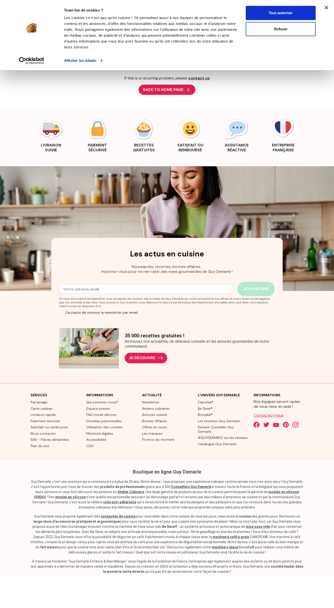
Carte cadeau (42, 408)
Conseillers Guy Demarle (191, 487)
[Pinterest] (286, 425)
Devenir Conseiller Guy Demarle (216, 429)
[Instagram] (296, 425)
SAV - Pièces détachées (50, 439)
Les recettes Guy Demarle (219, 421)
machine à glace (225, 547)
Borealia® (205, 414)
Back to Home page (167, 90)
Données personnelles (104, 421)
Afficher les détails (80, 60)
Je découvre (142, 357)
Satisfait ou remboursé (49, 427)
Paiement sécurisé (45, 421)
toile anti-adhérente (119, 502)
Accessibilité (96, 439)
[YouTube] (276, 424)
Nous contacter (43, 433)
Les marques (152, 433)
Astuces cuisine (154, 414)
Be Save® (205, 408)
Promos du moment (158, 439)
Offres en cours (154, 427)
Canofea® (205, 402)
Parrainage (39, 402)
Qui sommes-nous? (102, 402)
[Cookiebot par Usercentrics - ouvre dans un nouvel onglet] (31, 60)
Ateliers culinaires (156, 408)
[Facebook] (256, 425)
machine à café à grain (231, 537)
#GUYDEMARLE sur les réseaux (223, 437)
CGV (90, 446)
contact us (199, 78)
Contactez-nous (269, 415)
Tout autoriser (281, 13)
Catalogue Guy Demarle (217, 444)
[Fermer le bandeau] (326, 7)
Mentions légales (99, 433)
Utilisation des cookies (104, 427)
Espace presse (98, 408)
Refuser (281, 29)
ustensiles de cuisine (118, 516)
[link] (51, 134)
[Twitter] (266, 425)
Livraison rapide (43, 414)
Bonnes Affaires (154, 421)
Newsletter (150, 402)
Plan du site (40, 446)
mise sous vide (258, 527)
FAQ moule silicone (101, 414)
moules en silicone (70, 497)
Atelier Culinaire (131, 492)
